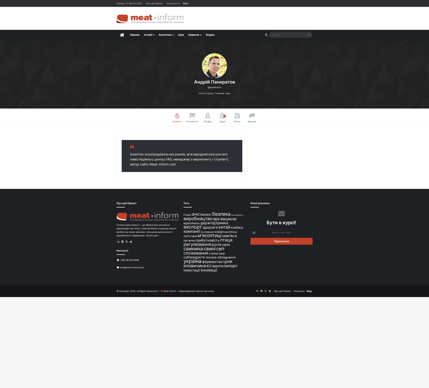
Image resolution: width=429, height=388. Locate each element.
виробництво (197, 218)
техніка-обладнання (220, 257)
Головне (177, 121)
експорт (192, 227)
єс (209, 265)
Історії (148, 34)
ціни (227, 261)
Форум (210, 34)
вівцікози (228, 219)
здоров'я (210, 227)
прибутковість (208, 240)
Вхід (185, 3)
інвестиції (191, 270)
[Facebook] (122, 242)
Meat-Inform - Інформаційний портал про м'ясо (188, 291)
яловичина (194, 265)
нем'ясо (229, 235)
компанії (191, 231)
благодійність (237, 215)
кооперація (207, 231)
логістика (190, 236)
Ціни (181, 34)
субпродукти (194, 257)
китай (224, 227)
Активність (192, 121)
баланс (205, 215)
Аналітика (165, 34)
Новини (134, 34)
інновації (209, 270)
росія (216, 244)
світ (220, 249)
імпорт (230, 265)
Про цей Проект (154, 3)
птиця (226, 239)
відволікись (191, 223)
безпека (221, 214)
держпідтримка (214, 223)
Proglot (187, 214)
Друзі (222, 119)
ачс (196, 214)
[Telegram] (131, 242)
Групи (237, 121)
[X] (127, 242)
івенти (218, 266)
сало (226, 244)
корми (219, 231)
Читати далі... (153, 235)
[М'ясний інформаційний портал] (149, 18)
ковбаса (237, 227)
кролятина (230, 231)
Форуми (252, 121)
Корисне (194, 34)
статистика (217, 253)
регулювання (197, 244)
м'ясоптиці (210, 235)
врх (216, 218)
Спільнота (172, 3)
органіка (189, 240)
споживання (195, 253)
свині (210, 249)
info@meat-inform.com (131, 267)
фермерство (212, 262)
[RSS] (118, 242)
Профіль (207, 121)
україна (192, 261)
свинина (193, 249)
